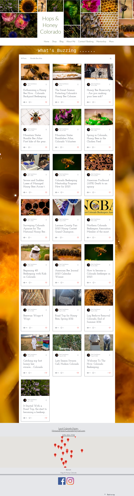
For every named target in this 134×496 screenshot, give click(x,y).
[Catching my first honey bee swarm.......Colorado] (35, 342)
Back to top (111, 494)
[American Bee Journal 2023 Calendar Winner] (67, 252)
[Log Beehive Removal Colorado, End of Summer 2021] (99, 297)
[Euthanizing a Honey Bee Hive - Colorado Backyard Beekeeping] (35, 72)
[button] (111, 59)
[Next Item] (130, 19)
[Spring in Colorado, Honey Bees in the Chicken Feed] (99, 117)
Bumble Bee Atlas (36, 58)
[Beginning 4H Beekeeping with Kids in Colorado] (35, 252)
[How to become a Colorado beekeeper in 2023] (99, 252)
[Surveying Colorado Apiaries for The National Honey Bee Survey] (35, 207)
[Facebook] (62, 481)
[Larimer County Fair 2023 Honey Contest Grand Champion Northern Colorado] (67, 207)
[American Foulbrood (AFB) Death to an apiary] (99, 162)
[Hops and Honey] (70, 481)
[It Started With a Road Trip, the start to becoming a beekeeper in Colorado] (35, 388)
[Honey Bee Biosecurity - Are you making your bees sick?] (99, 72)
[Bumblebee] (67, 117)
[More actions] (47, 84)
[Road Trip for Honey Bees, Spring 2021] (67, 297)
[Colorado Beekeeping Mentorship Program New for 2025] (67, 162)
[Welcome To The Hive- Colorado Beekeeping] (99, 342)
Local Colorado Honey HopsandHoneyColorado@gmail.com (68, 429)
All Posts (23, 58)
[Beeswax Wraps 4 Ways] (35, 297)
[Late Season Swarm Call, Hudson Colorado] (67, 342)
